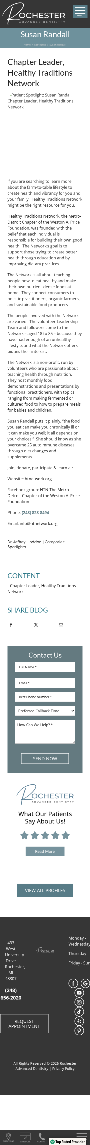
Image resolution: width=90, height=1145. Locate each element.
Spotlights (17, 547)
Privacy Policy (63, 1068)
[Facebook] (11, 626)
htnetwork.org (38, 478)
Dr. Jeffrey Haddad (25, 542)
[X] (35, 626)
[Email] (61, 626)
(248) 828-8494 (35, 512)
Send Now (45, 759)
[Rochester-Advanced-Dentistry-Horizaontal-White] (33, 4)
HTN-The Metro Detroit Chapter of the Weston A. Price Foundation (44, 495)
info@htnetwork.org (39, 523)
